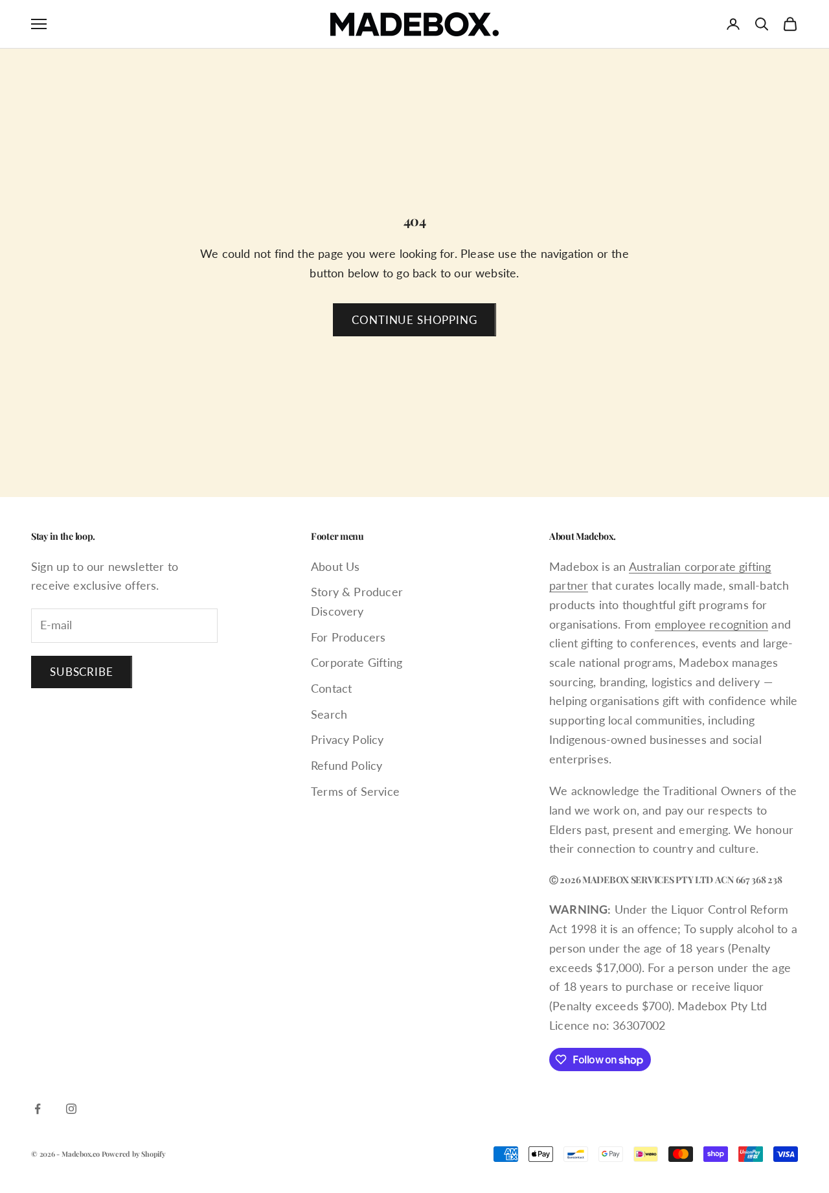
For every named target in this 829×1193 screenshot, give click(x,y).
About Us (335, 566)
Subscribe (81, 671)
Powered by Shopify (134, 1154)
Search (329, 714)
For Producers (348, 637)
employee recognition (712, 624)
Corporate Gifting (356, 662)
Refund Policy (346, 765)
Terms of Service (355, 791)
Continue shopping (414, 320)
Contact (331, 688)
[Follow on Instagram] (71, 1108)
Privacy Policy (347, 739)
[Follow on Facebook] (37, 1108)
